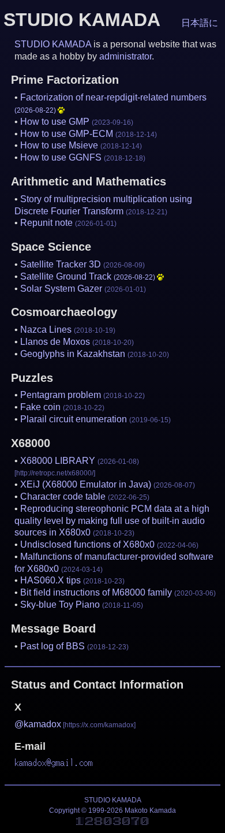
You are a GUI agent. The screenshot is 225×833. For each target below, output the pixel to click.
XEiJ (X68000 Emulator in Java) (107, 484)
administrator (125, 56)
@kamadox (37, 724)
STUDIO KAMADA (52, 44)
